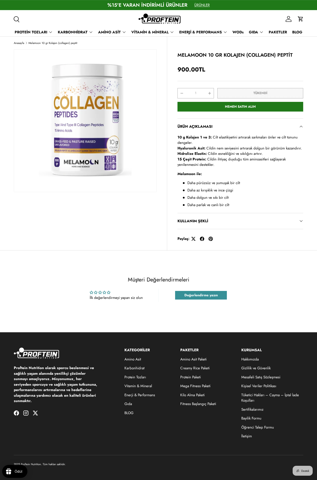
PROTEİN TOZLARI (31, 32)
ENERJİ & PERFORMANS (200, 32)
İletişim (246, 436)
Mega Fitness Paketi (195, 385)
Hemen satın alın (240, 106)
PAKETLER (278, 32)
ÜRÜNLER (202, 5)
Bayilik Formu (251, 418)
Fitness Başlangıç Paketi (198, 403)
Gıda (128, 403)
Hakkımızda (250, 359)
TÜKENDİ (260, 93)
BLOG (297, 32)
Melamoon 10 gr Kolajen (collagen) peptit (52, 43)
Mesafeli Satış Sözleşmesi (260, 377)
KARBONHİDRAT (73, 32)
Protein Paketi (190, 377)
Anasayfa (19, 43)
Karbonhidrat (134, 368)
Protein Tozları (135, 377)
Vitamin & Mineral (138, 385)
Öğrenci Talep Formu (257, 427)
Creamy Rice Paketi (195, 368)
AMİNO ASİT (109, 32)
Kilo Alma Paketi (192, 395)
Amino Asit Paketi (193, 359)
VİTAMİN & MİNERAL (150, 32)
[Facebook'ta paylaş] (202, 239)
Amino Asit (132, 359)
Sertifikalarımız (252, 409)
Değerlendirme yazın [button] (201, 295)
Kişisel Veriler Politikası (258, 385)
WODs (238, 32)
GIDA (253, 32)
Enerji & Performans (139, 395)
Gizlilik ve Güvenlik (256, 368)
